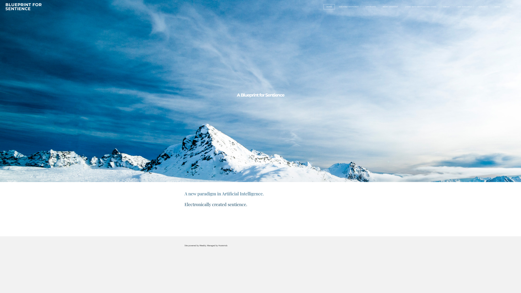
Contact (483, 7)
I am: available (464, 7)
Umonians (371, 7)
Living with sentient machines (420, 7)
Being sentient (390, 7)
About (446, 7)
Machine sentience (349, 7)
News (497, 7)
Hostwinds (222, 245)
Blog (509, 7)
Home (329, 7)
